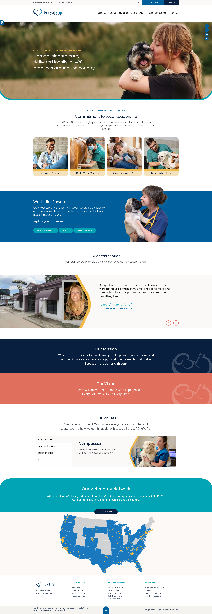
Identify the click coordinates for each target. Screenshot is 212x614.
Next (176, 323)
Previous (168, 323)
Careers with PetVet (151, 590)
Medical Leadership (78, 593)
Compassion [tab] (45, 439)
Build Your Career (87, 173)
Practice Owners (153, 3)
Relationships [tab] (45, 452)
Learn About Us (161, 173)
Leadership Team (78, 590)
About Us (102, 13)
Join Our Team (138, 13)
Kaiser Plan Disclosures (153, 596)
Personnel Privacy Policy (54, 608)
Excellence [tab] (44, 459)
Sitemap (57, 610)
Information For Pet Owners (154, 588)
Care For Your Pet (157, 13)
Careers (171, 3)
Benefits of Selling (114, 590)
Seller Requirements (115, 596)
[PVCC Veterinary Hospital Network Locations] (106, 543)
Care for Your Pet (124, 173)
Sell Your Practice (119, 13)
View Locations (105, 512)
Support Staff (83, 230)
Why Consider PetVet (115, 588)
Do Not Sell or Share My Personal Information (76, 608)
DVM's (64, 230)
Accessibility (37, 610)
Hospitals (174, 13)
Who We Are (76, 588)
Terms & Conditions (48, 610)
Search (63, 610)
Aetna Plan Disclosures (153, 593)
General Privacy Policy (39, 608)
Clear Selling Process (115, 593)
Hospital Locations (78, 596)
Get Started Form (114, 599)
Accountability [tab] (46, 446)
